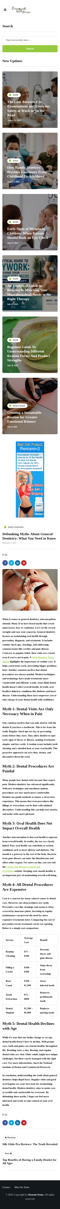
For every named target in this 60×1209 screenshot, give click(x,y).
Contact (6, 1187)
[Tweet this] (11, 563)
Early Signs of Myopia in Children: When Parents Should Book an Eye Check (27, 233)
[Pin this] (24, 563)
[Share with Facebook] (5, 563)
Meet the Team (22, 1187)
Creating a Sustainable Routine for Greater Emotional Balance (24, 417)
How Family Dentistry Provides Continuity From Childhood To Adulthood (27, 171)
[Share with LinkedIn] (17, 563)
